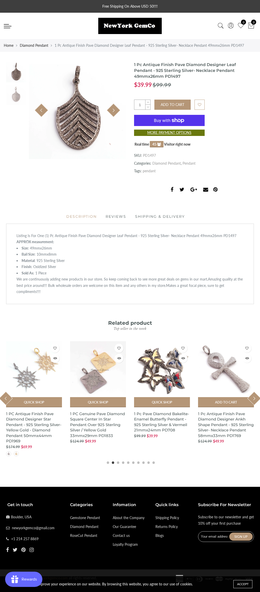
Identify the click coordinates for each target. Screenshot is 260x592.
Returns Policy (166, 526)
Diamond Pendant (34, 45)
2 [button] (112, 462)
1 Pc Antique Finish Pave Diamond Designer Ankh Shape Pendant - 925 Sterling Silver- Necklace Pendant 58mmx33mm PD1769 (226, 424)
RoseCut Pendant (83, 535)
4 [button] (122, 462)
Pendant (189, 163)
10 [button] (153, 462)
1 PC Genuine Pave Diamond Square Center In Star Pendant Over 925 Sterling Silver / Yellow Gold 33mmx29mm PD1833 (97, 424)
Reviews (116, 216)
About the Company (128, 518)
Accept (243, 584)
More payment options (169, 132)
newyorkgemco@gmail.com (33, 528)
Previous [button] (41, 110)
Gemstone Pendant (85, 518)
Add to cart (226, 402)
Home (8, 45)
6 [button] (132, 462)
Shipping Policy (167, 518)
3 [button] (117, 462)
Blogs (159, 535)
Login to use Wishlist (199, 105)
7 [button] (137, 462)
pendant (149, 171)
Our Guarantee (124, 526)
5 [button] (127, 462)
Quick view (55, 358)
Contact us (121, 535)
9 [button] (148, 462)
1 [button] (107, 462)
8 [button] (142, 462)
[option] (77, 110)
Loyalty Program (125, 544)
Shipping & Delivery (160, 216)
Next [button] (113, 110)
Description (81, 216)
